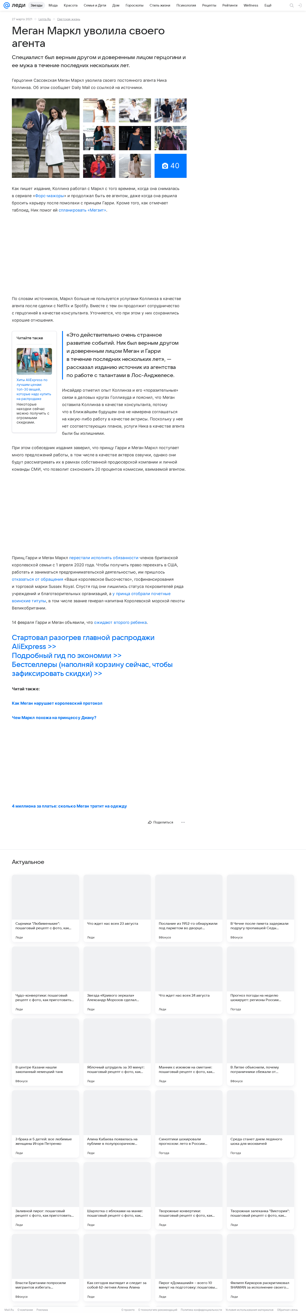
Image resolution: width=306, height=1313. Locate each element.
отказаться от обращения (37, 579)
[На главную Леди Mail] (17, 5)
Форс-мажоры (49, 195)
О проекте (128, 1309)
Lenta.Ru (45, 19)
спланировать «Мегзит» (82, 210)
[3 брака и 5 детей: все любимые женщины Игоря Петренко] (45, 1124)
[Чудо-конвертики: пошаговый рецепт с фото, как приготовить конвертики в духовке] (45, 980)
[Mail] (7, 5)
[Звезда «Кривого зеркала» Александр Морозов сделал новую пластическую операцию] (117, 980)
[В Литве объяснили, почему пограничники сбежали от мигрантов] (260, 1052)
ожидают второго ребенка (120, 622)
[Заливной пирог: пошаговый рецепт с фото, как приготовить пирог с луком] (45, 1195)
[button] (46, 138)
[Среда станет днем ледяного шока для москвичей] (260, 1124)
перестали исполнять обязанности (103, 557)
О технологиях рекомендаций (157, 1309)
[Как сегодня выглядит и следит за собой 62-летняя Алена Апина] (117, 1267)
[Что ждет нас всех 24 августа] (188, 980)
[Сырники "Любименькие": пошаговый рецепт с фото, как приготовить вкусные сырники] (45, 908)
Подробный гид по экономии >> (67, 656)
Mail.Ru (9, 1309)
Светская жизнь (68, 19)
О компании (25, 1309)
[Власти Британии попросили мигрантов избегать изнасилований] (45, 1267)
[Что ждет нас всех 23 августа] (117, 908)
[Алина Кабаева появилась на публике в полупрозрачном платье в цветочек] (117, 1124)
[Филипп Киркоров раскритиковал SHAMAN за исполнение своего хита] (260, 1267)
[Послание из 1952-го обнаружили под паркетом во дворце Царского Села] (188, 908)
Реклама (42, 1309)
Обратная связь (287, 1309)
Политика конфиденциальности (201, 1309)
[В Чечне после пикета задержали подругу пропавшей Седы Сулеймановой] (260, 908)
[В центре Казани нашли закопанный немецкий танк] (45, 1052)
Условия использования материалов (250, 1309)
